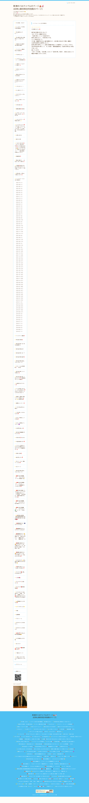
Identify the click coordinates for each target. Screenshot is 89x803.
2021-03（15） (19, 270)
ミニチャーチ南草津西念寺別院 (41, 794)
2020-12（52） (19, 276)
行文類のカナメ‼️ (36, 29)
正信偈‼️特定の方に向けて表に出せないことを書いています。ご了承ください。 (20, 167)
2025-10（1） (19, 182)
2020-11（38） (19, 278)
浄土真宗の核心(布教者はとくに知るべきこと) (20, 39)
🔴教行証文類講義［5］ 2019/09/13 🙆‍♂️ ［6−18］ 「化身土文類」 (20, 509)
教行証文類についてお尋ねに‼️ (20, 372)
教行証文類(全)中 (19, 349)
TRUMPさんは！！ (20, 54)
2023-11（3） (19, 210)
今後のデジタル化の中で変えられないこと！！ (20, 81)
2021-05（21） (19, 266)
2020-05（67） (19, 290)
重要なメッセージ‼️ (20, 403)
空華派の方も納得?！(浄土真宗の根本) (20, 44)
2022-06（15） (19, 241)
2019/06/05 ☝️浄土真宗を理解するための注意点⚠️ (20, 561)
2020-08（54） (19, 284)
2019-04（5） (19, 315)
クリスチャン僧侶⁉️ (20, 335)
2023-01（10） (19, 227)
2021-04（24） (19, 268)
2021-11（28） (19, 255)
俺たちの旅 (18, 139)
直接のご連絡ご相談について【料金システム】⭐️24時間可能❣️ (20, 398)
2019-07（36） (19, 309)
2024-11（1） (19, 196)
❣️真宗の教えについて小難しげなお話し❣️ (20, 567)
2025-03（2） (19, 192)
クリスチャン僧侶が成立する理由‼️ (20, 50)
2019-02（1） (19, 319)
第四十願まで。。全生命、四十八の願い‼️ (20, 161)
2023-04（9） (19, 221)
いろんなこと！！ (20, 86)
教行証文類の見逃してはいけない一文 (20, 361)
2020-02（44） (19, 296)
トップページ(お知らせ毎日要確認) (20, 27)
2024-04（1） (19, 204)
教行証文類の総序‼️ (20, 357)
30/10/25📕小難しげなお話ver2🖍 (20, 572)
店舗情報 (18, 614)
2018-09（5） (19, 327)
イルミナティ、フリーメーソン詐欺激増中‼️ (20, 59)
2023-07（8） (19, 216)
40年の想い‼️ (19, 104)
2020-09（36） (19, 282)
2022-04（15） (19, 245)
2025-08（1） (19, 184)
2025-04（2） (19, 190)
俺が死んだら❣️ (19, 457)
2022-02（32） (19, 249)
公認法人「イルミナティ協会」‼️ (20, 64)
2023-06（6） (19, 217)
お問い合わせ (19, 135)
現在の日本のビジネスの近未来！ (20, 75)
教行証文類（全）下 (20, 353)
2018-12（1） (19, 321)
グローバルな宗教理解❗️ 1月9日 (20, 367)
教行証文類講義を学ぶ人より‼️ (20, 433)
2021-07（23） (19, 263)
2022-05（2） (19, 243)
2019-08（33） (19, 308)
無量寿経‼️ (18, 156)
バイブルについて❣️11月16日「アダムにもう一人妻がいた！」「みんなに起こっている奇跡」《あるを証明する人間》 (20, 128)
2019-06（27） (19, 311)
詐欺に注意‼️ (19, 453)
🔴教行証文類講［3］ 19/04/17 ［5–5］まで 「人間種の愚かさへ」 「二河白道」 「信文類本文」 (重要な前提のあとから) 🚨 (21, 494)
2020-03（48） (19, 294)
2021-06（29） (19, 264)
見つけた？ (18, 643)
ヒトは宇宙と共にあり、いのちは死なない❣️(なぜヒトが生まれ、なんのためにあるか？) (20, 390)
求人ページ (18, 466)
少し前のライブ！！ (20, 90)
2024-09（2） (19, 200)
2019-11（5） (19, 302)
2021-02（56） (19, 272)
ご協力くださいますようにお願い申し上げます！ (20, 658)
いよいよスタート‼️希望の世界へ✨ (20, 120)
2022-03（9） (19, 247)
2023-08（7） (19, 214)
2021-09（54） (19, 259)
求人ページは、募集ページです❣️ (20, 462)
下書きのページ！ (20, 653)
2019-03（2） (19, 317)
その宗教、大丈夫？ (20, 22)
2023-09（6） (19, 212)
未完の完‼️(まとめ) (20, 437)
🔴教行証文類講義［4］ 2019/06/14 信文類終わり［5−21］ (20, 502)
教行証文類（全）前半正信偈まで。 (20, 344)
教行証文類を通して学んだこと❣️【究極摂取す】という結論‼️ (20, 378)
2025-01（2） (19, 194)
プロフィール (19, 618)
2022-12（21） (19, 229)
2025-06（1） (19, 186)
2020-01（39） (19, 298)
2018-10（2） (19, 325)
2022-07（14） (19, 239)
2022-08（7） (19, 237)
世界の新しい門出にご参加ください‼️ (20, 174)
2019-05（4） (19, 313)
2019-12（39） (19, 300)
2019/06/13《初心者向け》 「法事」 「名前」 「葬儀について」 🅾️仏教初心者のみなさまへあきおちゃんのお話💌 (20, 594)
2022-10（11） (19, 233)
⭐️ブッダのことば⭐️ (20, 606)
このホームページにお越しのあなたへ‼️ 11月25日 (20, 114)
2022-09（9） (19, 235)
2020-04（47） (19, 292)
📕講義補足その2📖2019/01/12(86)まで (20, 529)
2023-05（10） (19, 219)
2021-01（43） (19, 274)
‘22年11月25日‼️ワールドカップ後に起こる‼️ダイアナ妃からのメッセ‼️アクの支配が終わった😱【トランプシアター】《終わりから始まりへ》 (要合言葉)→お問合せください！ (20, 148)
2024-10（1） (19, 198)
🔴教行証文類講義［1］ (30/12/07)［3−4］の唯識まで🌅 (20, 477)
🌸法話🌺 (18, 577)
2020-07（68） (19, 286)
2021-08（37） (19, 261)
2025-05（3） (19, 188)
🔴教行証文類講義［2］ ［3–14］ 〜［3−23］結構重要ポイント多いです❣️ (20, 484)
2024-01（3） (19, 206)
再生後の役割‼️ (19, 339)
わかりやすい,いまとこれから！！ (20, 95)
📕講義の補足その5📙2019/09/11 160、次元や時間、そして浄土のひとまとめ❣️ (20, 554)
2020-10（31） (19, 280)
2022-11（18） (19, 231)
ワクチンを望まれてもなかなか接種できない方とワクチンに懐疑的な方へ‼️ (20, 447)
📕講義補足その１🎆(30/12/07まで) (20, 524)
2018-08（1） (19, 329)
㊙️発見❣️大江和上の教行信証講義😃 (20, 633)
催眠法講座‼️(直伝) (20, 108)
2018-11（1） (19, 323)
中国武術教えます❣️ (20, 441)
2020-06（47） (19, 288)
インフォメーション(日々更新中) (20, 179)
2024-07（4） (19, 202)
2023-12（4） (19, 208)
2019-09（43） (19, 306)
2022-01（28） (19, 251)
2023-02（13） (19, 225)
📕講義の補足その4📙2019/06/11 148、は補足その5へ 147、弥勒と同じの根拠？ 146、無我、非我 (20, 545)
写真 (17, 610)
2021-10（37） (19, 257)
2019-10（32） (19, 304)
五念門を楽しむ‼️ (20, 428)
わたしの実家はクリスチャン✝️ (20, 423)
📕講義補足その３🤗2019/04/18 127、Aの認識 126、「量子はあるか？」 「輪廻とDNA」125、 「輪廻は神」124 (20, 536)
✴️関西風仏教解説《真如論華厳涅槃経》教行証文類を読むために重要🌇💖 (20, 517)
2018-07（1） (19, 331)
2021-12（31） (19, 253)
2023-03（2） (19, 223)
